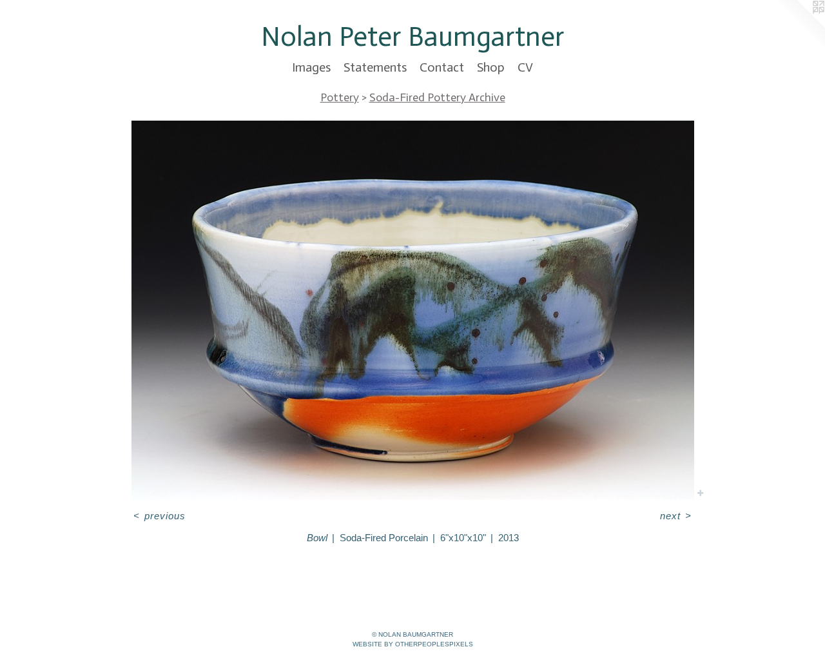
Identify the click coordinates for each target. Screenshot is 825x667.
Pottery (339, 97)
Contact (442, 67)
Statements (375, 67)
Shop (491, 67)
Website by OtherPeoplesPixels (413, 644)
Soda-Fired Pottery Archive (437, 97)
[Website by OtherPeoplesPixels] (799, 26)
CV (525, 67)
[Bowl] (412, 310)
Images (311, 67)
